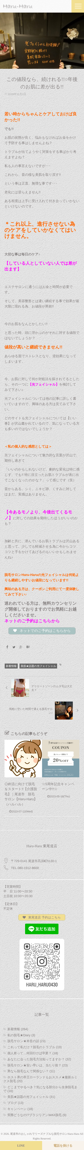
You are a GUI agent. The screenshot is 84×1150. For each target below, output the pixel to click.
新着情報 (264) (17, 1029)
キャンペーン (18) (20, 1109)
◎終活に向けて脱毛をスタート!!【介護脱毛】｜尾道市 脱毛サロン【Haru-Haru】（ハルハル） (20, 794)
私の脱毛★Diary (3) (21, 1035)
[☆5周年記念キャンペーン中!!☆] (61, 758)
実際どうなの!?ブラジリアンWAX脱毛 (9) (36, 1115)
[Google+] (21, 647)
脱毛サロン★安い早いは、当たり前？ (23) (37, 1065)
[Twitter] (14, 647)
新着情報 (11, 666)
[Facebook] (7, 647)
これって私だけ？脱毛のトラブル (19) (34, 1047)
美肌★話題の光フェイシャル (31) (31, 1097)
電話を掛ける (63, 1146)
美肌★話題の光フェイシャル (38, 666)
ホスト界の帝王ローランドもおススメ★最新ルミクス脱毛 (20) (40, 1079)
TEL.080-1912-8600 (25, 868)
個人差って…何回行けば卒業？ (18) (32, 1053)
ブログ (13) (15, 1103)
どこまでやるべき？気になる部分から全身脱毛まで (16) (40, 1089)
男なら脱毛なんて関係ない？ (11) (31, 1071)
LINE (21, 1146)
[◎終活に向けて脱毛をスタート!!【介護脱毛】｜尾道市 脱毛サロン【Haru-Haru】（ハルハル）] (23, 758)
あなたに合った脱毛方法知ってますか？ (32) (39, 1059)
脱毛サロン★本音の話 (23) (26, 1041)
